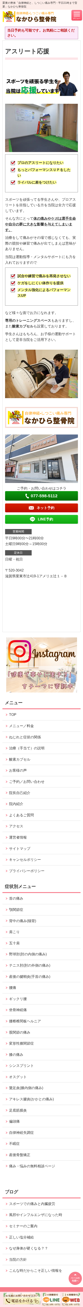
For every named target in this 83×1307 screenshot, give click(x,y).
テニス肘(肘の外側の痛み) (29, 965)
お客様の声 (18, 770)
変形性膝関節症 (21, 1043)
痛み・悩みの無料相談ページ (32, 1166)
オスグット (18, 1077)
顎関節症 (16, 910)
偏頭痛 (14, 1121)
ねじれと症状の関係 (25, 737)
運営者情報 (18, 837)
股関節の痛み (19, 1032)
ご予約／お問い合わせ (26, 781)
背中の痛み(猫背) (22, 921)
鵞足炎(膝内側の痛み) (26, 1088)
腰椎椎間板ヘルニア (25, 1021)
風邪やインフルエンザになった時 (35, 1215)
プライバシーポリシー (26, 871)
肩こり (14, 932)
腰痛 (12, 988)
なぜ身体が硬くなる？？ (28, 1248)
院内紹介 (16, 804)
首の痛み (16, 898)
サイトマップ (19, 848)
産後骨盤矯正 (19, 1155)
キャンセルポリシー (25, 859)
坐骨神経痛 (18, 1010)
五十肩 (14, 943)
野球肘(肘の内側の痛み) (28, 954)
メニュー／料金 (21, 726)
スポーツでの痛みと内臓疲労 (32, 1204)
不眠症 (14, 1143)
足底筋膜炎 (18, 1110)
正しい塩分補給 (21, 1237)
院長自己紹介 (19, 793)
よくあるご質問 (21, 815)
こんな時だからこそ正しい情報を (35, 1270)
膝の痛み (16, 1054)
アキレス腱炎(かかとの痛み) (31, 1099)
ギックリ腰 (18, 999)
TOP (12, 715)
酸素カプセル (19, 759)
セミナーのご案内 (23, 1226)
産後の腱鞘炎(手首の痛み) (29, 976)
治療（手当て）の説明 (26, 748)
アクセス (16, 826)
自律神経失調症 (21, 1132)
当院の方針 (18, 1259)
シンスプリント (21, 1066)
